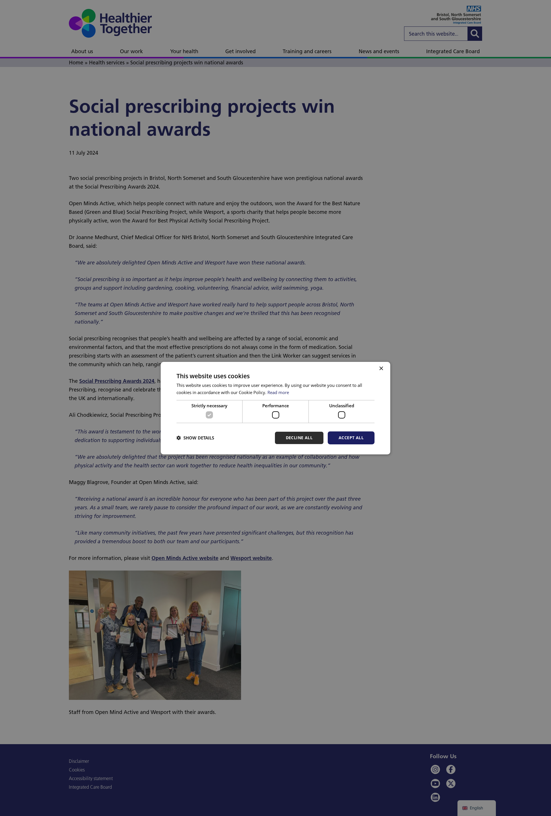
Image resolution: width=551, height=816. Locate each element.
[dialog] (275, 408)
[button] (195, 438)
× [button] (381, 368)
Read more (278, 392)
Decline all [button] (299, 437)
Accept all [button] (351, 437)
